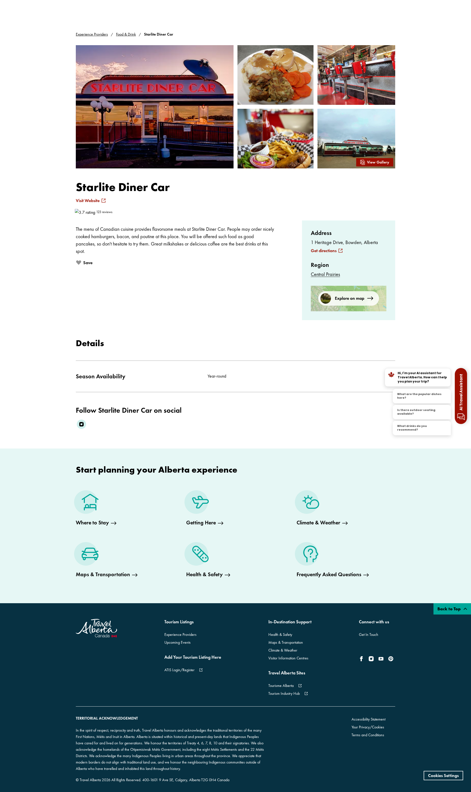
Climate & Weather (282, 650)
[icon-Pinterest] (390, 658)
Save (87, 262)
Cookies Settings (443, 775)
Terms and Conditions (368, 734)
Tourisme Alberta (281, 685)
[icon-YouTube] (381, 658)
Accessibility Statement (368, 719)
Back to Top (449, 609)
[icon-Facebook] (362, 658)
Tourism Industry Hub (284, 693)
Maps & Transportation (285, 642)
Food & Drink (126, 34)
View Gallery (378, 162)
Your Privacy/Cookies (368, 727)
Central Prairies (325, 274)
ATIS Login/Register (179, 669)
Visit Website (88, 200)
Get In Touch (368, 634)
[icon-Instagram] (371, 658)
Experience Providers (92, 34)
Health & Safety (280, 634)
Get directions (324, 250)
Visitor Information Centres (288, 658)
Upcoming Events (177, 642)
